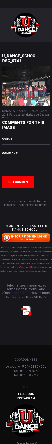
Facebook (26, 394)
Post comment (18, 182)
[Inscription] (26, 310)
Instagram (26, 398)
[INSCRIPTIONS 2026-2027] (26, 237)
